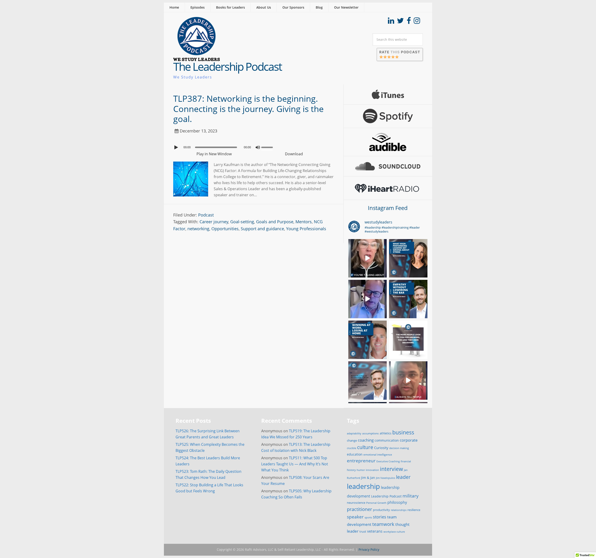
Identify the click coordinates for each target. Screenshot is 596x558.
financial (406, 461)
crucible (351, 448)
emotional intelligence (377, 455)
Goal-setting (242, 221)
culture (365, 447)
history (351, 470)
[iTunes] (388, 94)
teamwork (383, 524)
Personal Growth (376, 502)
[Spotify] (388, 116)
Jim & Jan (368, 477)
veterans (375, 531)
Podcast (206, 215)
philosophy (397, 502)
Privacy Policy (369, 549)
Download (294, 153)
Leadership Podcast (386, 496)
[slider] (268, 147)
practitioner (359, 509)
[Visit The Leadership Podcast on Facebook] (409, 21)
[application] (253, 146)
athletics (385, 433)
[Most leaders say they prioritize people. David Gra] (408, 299)
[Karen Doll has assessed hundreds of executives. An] (367, 258)
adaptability (354, 433)
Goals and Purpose (274, 221)
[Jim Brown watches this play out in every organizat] (408, 340)
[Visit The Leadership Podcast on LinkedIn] (391, 21)
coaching (366, 440)
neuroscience (356, 503)
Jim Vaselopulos (385, 478)
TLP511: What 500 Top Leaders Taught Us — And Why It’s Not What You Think (294, 464)
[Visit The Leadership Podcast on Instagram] (417, 21)
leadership (363, 486)
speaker (355, 517)
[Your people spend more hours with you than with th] (367, 380)
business (403, 432)
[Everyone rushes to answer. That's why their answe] (408, 380)
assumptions (370, 433)
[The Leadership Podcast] (196, 58)
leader (403, 477)
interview (391, 469)
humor (361, 470)
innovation (372, 470)
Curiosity (381, 447)
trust (362, 531)
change (352, 440)
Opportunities (225, 228)
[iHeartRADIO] (388, 188)
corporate (409, 440)
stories (379, 517)
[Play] (176, 147)
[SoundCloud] (388, 166)
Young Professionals (306, 228)
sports (368, 517)
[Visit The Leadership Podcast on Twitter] (400, 21)
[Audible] (388, 142)
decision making (399, 448)
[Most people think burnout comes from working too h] (408, 258)
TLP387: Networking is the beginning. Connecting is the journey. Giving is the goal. (248, 108)
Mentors (303, 221)
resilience (413, 510)
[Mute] (257, 147)
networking (198, 228)
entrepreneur (361, 460)
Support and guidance (262, 228)
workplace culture (394, 531)
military (411, 496)
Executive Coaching (388, 461)
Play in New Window (214, 153)
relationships (398, 510)
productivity (381, 510)
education (354, 454)
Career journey (214, 221)
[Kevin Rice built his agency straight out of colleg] (367, 340)
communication (387, 440)
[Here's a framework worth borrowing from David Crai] (367, 299)
